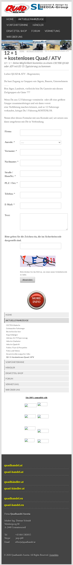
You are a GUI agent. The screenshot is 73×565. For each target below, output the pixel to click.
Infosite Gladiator (13, 341)
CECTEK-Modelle (13, 325)
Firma (8, 131)
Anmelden (53, 555)
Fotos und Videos (13, 351)
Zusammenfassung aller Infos (18, 354)
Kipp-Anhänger (12, 335)
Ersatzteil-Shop (17, 31)
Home (10, 19)
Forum (35, 31)
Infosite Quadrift (13, 344)
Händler (38, 25)
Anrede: (10, 142)
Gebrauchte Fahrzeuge (15, 328)
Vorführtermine (17, 25)
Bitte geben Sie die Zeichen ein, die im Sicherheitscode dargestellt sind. (33, 238)
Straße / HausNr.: (10, 174)
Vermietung (52, 31)
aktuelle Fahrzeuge (31, 19)
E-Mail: (10, 204)
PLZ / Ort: (11, 183)
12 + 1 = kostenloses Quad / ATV (20, 357)
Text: (7, 215)
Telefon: (10, 193)
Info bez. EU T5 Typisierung (17, 338)
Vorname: (11, 151)
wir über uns (14, 37)
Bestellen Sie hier (13, 332)
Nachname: (12, 161)
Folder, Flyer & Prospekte (16, 348)
